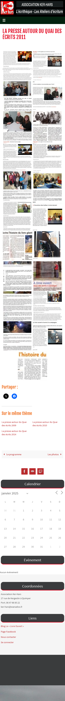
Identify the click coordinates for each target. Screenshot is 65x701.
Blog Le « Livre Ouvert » (12, 626)
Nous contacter (8, 636)
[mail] (32, 471)
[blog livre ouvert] (40, 471)
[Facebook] (24, 471)
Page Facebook (8, 631)
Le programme (13, 454)
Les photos (53, 454)
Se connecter (7, 642)
